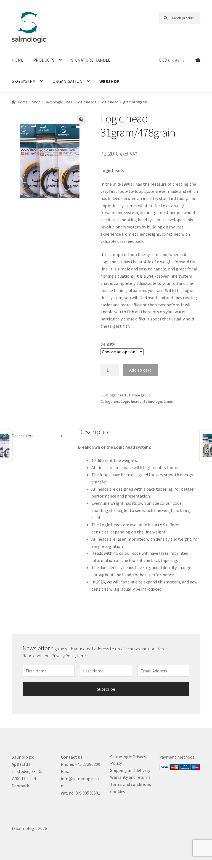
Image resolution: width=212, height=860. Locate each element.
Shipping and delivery (130, 770)
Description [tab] (23, 435)
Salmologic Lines (58, 101)
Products (43, 60)
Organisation (67, 81)
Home (17, 60)
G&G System (24, 81)
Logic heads (86, 101)
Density (107, 344)
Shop (36, 101)
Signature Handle (90, 60)
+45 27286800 (87, 764)
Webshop (109, 81)
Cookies (117, 791)
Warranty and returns (130, 777)
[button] (81, 119)
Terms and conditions (130, 784)
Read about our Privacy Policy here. (55, 655)
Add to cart (140, 370)
